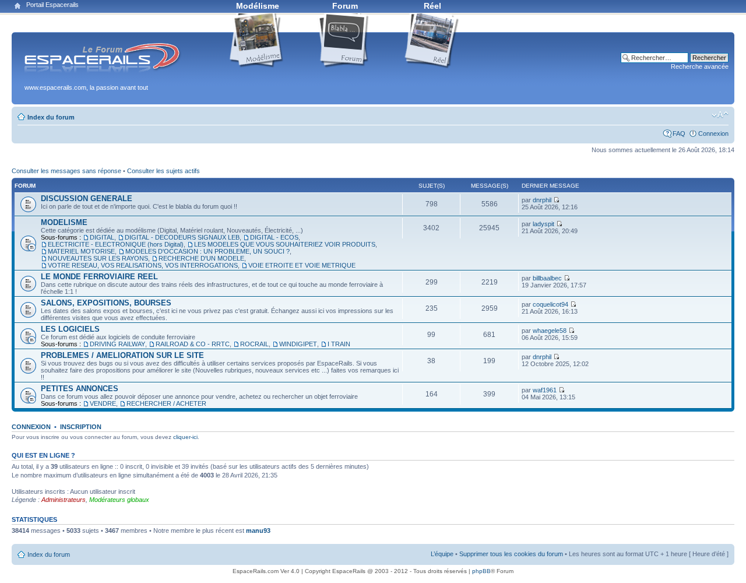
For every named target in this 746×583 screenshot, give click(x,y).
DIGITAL (102, 237)
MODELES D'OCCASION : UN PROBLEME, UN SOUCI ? (207, 251)
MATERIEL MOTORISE (81, 251)
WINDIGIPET (298, 343)
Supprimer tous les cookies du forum (511, 553)
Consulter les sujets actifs (163, 170)
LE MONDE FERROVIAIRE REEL (99, 276)
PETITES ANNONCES (79, 388)
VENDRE (103, 403)
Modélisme (257, 5)
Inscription (80, 426)
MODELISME (64, 222)
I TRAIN (339, 343)
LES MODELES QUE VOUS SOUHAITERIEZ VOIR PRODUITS (284, 244)
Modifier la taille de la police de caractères (720, 115)
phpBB (481, 571)
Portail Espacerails (52, 4)
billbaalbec (547, 278)
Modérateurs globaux (119, 499)
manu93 (258, 530)
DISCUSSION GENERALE (86, 198)
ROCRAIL (254, 343)
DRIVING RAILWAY (117, 343)
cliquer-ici (185, 437)
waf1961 (545, 390)
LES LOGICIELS (70, 329)
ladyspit (543, 223)
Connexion (713, 133)
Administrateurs (63, 499)
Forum (345, 5)
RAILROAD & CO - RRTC (193, 343)
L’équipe (442, 553)
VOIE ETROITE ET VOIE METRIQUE (302, 265)
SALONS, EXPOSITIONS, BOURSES (106, 302)
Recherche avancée (700, 66)
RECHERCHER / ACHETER (166, 403)
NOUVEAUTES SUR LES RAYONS (98, 258)
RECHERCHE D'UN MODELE (201, 258)
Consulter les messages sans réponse (66, 170)
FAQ (679, 133)
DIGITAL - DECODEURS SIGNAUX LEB (182, 237)
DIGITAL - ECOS (274, 237)
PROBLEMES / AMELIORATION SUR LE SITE (122, 355)
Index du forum (51, 117)
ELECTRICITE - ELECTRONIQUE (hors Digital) (116, 244)
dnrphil (542, 199)
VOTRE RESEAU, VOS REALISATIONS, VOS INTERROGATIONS (143, 265)
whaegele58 (549, 330)
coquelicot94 (550, 304)
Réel (432, 5)
